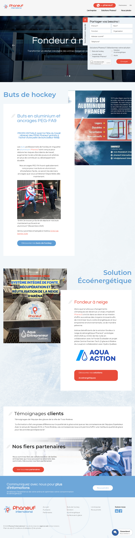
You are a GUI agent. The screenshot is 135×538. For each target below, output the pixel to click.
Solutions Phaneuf (108, 10)
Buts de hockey (98, 51)
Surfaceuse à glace (74, 515)
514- (106, 5)
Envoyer (124, 61)
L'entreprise (91, 10)
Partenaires (123, 5)
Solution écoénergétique (120, 51)
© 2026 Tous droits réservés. (21, 526)
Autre (116, 55)
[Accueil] (13, 6)
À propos (46, 510)
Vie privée (37, 528)
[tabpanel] (67, 45)
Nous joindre (126, 10)
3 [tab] (69, 76)
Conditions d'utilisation (23, 528)
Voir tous (28, 469)
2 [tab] (67, 76)
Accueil (46, 507)
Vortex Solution (54, 526)
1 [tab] (65, 76)
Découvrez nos (36, 243)
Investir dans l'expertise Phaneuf (99, 55)
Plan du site (8, 528)
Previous (13, 45)
